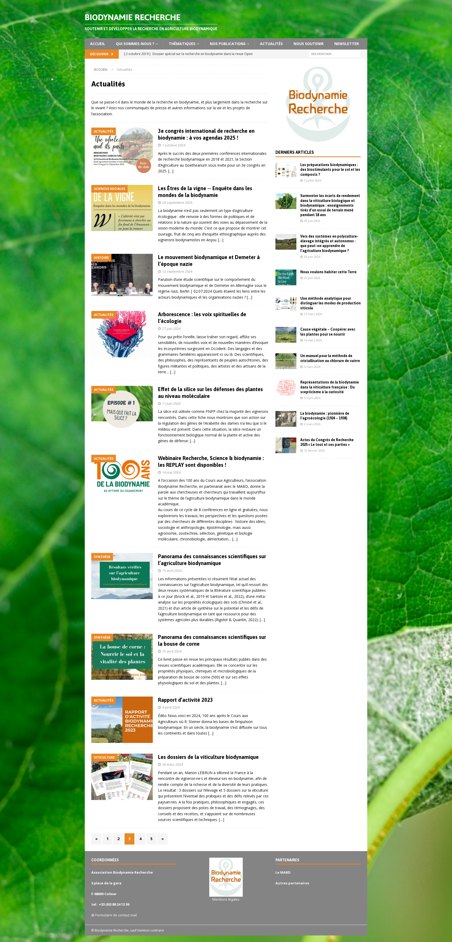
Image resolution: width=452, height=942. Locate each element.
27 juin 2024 (171, 328)
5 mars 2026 (312, 367)
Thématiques (182, 43)
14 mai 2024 (171, 472)
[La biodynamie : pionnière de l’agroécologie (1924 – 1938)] (285, 419)
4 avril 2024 (171, 707)
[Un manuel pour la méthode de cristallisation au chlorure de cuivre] (285, 361)
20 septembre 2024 (177, 202)
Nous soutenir (308, 43)
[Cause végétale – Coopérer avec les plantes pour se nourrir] (285, 335)
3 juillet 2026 (312, 180)
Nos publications (228, 43)
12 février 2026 (314, 450)
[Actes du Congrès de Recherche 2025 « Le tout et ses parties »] (285, 445)
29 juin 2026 (312, 221)
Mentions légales (226, 899)
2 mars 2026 (312, 424)
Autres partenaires (292, 883)
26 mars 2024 (172, 764)
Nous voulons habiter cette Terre (328, 272)
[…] (170, 170)
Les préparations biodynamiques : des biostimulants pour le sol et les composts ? (330, 169)
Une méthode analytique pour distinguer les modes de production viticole (330, 303)
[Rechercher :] (334, 53)
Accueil (97, 43)
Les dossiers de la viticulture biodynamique (208, 757)
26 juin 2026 (312, 257)
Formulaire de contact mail (116, 915)
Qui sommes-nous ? (135, 43)
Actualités (271, 43)
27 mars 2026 (313, 314)
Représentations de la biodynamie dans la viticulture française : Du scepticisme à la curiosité (329, 387)
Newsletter (346, 43)
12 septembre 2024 (177, 271)
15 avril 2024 (172, 570)
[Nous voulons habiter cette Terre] (285, 277)
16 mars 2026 (313, 340)
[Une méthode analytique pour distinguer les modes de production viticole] (285, 304)
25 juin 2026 (312, 278)
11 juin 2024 (171, 403)
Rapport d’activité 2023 (185, 700)
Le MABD (283, 872)
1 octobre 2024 (173, 145)
